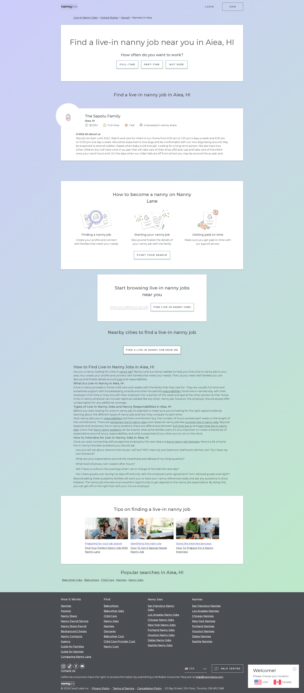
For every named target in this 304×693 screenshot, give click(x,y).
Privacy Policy (101, 688)
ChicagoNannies (203, 616)
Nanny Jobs (135, 580)
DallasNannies (201, 636)
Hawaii (125, 17)
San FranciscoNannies (206, 605)
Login (209, 6)
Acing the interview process (194, 543)
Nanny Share (69, 616)
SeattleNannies (202, 641)
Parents (66, 611)
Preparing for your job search (103, 543)
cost (119, 379)
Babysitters (91, 580)
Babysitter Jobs (72, 580)
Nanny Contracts (71, 636)
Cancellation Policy (149, 688)
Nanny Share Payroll (73, 626)
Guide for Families (72, 646)
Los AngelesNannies (205, 611)
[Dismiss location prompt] (294, 669)
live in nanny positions (107, 429)
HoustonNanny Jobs (161, 635)
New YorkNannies (203, 621)
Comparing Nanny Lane (76, 656)
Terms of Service (123, 688)
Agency (65, 641)
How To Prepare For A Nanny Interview (194, 550)
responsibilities (171, 391)
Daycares (110, 631)
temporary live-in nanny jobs (128, 422)
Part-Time (152, 64)
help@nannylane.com (209, 677)
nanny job (125, 371)
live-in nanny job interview (183, 441)
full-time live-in (182, 426)
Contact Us (68, 670)
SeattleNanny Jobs (160, 645)
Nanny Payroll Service (74, 621)
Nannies (121, 580)
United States (109, 17)
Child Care (107, 580)
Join (232, 6)
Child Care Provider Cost (119, 641)
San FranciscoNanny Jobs (161, 607)
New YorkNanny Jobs (162, 625)
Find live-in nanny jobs (172, 307)
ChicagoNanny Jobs (161, 619)
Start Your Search (152, 255)
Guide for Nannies (72, 651)
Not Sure (176, 64)
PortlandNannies (203, 626)
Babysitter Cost (114, 636)
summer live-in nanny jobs (201, 422)
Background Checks (74, 631)
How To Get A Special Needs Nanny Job (148, 550)
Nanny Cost (111, 646)
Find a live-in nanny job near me (152, 349)
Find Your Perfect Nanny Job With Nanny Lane (106, 550)
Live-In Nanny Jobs (85, 17)
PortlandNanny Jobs (161, 630)
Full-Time (127, 64)
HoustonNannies (203, 631)
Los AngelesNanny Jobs (163, 614)
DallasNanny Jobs (159, 640)
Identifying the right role (145, 543)
